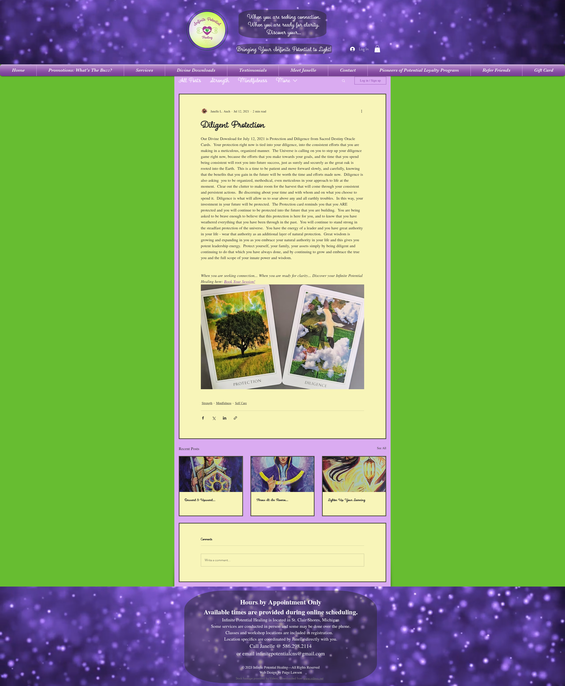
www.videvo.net (313, 678)
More (283, 80)
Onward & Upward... (200, 500)
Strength (219, 80)
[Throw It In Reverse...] (282, 474)
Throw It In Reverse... (272, 500)
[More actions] (361, 111)
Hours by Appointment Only (280, 602)
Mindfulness (252, 80)
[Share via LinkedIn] (224, 418)
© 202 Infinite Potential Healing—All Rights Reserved (281, 667)
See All (381, 448)
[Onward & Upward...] (210, 474)
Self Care (241, 403)
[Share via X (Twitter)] (214, 418)
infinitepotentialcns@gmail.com (290, 653)
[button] (377, 48)
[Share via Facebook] (203, 418)
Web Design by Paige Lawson (281, 672)
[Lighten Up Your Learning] (354, 474)
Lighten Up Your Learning (346, 500)
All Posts (190, 80)
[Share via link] (235, 418)
